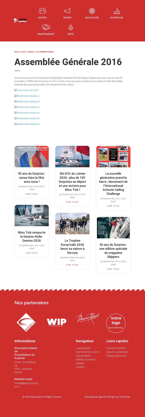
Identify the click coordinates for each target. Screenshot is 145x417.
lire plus (31, 194)
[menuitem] (42, 12)
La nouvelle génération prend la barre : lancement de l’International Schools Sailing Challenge (113, 183)
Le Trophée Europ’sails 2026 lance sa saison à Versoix (72, 246)
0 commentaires (45, 52)
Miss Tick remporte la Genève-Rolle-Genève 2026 (31, 236)
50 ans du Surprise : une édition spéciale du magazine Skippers (113, 251)
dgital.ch (102, 396)
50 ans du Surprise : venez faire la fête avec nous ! (31, 177)
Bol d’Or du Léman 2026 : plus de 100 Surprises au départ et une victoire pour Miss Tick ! (72, 181)
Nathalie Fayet (26, 186)
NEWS (31, 52)
